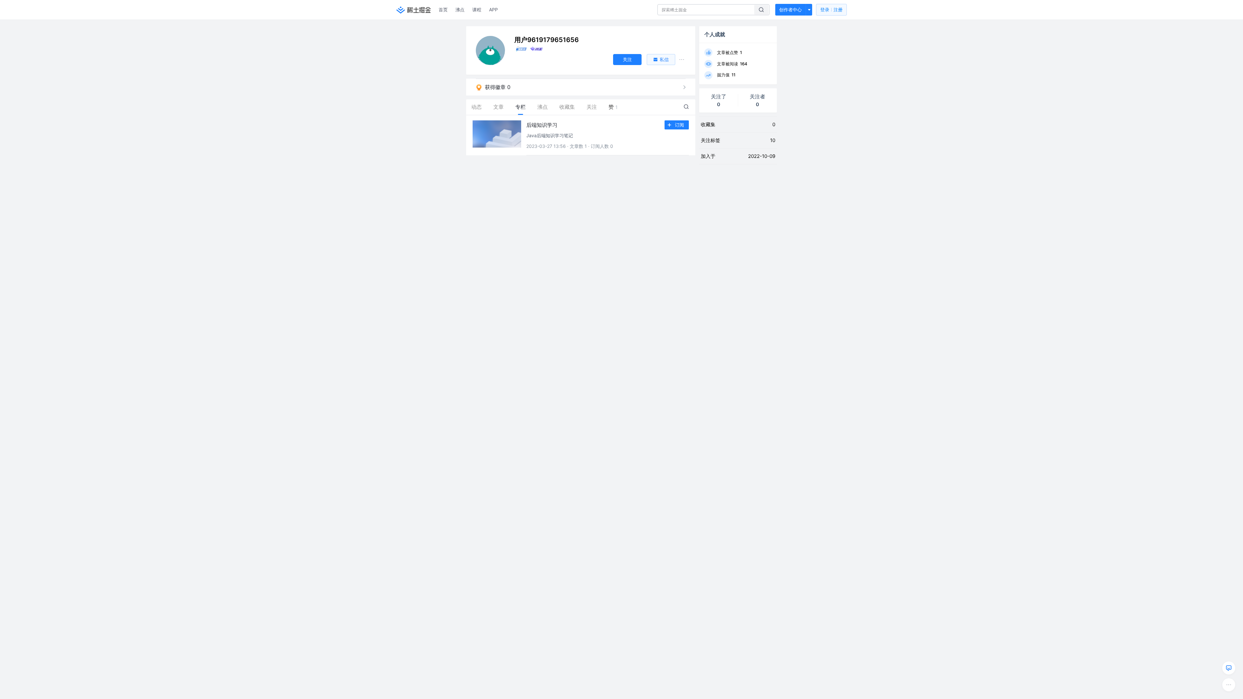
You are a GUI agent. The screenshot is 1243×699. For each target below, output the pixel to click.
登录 (831, 9)
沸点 (460, 9)
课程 (476, 9)
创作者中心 (790, 9)
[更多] (1228, 684)
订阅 (679, 125)
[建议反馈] (1228, 667)
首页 (443, 9)
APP (493, 9)
